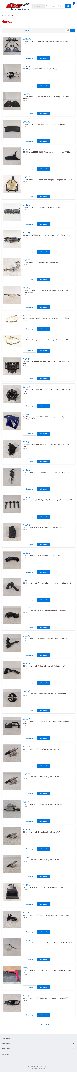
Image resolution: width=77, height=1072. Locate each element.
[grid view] (67, 30)
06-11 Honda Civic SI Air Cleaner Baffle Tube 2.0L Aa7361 (43, 555)
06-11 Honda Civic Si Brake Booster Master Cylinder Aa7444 (44, 694)
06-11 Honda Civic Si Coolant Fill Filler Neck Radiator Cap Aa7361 (46, 915)
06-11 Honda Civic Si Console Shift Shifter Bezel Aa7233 (43, 887)
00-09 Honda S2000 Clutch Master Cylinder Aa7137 (41, 263)
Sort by (26, 30)
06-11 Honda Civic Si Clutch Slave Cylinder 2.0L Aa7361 (42, 832)
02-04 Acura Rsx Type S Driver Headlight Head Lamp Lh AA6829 (46, 318)
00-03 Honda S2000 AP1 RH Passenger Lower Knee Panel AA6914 (47, 152)
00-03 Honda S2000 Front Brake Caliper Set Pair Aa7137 (43, 207)
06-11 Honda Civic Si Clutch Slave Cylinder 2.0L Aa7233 (43, 749)
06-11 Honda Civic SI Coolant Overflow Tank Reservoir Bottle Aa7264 (47, 943)
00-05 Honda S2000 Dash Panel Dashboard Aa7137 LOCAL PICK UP (47, 235)
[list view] (72, 30)
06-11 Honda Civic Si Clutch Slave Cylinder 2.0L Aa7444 (43, 860)
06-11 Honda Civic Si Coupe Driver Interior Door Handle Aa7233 (45, 998)
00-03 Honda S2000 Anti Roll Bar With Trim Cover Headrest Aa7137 (47, 41)
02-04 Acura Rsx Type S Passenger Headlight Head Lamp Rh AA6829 (47, 340)
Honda (25, 43)
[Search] (68, 6)
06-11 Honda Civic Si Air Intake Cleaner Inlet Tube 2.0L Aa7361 (45, 666)
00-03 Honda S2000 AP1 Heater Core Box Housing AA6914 (44, 69)
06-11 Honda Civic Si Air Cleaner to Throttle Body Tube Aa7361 (45, 611)
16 (42, 1025)
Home (4, 16)
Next (47, 1025)
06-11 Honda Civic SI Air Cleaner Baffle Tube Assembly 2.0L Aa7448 (47, 583)
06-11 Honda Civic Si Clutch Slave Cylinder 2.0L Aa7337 (43, 804)
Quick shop (29, 58)
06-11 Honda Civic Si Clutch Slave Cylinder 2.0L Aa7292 (42, 777)
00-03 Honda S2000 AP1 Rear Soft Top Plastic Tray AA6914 (44, 124)
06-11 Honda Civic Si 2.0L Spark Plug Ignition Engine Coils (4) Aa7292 (47, 500)
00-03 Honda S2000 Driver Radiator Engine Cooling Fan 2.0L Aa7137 (47, 180)
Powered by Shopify (38, 1068)
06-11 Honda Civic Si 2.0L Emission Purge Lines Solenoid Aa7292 (46, 472)
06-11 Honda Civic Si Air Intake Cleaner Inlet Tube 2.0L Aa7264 (45, 638)
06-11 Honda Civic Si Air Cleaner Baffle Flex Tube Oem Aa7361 (45, 528)
